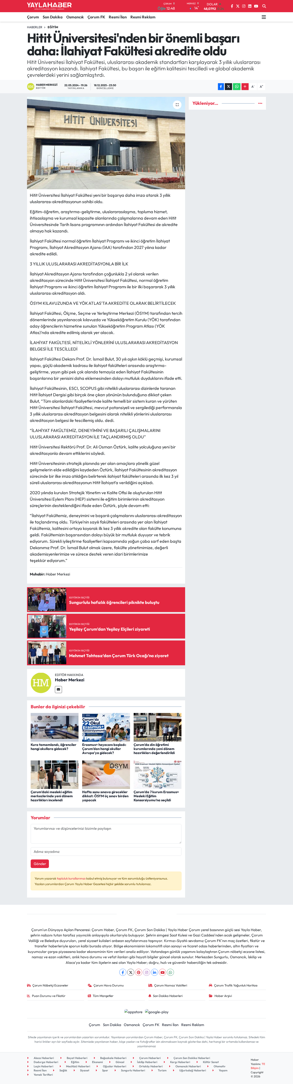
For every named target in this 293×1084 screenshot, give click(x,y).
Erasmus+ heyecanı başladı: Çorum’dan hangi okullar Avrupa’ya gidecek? (104, 748)
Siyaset (84, 1070)
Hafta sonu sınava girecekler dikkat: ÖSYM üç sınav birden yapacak (105, 796)
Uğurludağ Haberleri (192, 1070)
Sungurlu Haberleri (132, 1070)
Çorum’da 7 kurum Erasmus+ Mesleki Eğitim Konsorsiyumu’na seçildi (156, 796)
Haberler (34, 27)
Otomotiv (219, 1066)
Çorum (33, 17)
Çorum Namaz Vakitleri (170, 985)
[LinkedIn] (154, 972)
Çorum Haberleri (150, 1058)
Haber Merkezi (69, 679)
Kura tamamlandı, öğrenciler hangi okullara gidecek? (53, 746)
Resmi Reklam (143, 17)
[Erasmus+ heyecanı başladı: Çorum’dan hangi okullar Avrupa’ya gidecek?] (106, 727)
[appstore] (133, 1011)
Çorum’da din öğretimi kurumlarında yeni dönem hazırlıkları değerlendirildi (154, 748)
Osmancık (75, 17)
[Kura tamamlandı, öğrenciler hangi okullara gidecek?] (55, 727)
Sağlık (63, 1070)
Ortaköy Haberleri (150, 1066)
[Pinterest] (138, 972)
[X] (130, 972)
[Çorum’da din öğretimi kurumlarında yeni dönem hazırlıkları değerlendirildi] (157, 727)
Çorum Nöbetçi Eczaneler (50, 985)
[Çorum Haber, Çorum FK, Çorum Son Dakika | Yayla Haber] (49, 6)
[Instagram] (146, 972)
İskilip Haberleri (146, 1062)
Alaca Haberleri (43, 1058)
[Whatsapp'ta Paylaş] (236, 86)
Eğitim (53, 27)
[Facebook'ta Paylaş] (221, 86)
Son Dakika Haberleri (168, 996)
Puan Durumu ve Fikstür (48, 996)
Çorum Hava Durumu (109, 985)
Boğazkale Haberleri (113, 1058)
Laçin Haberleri (43, 1066)
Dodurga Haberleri (45, 1062)
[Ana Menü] (264, 17)
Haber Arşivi (223, 996)
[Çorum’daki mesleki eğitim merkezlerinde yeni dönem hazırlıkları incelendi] (55, 774)
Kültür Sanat (210, 1062)
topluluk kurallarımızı (71, 878)
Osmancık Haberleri (188, 1066)
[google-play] (157, 1011)
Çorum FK (96, 17)
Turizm (161, 1070)
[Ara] (264, 6)
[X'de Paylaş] (228, 86)
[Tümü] (260, 103)
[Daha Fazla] (245, 86)
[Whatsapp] (170, 972)
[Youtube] (162, 972)
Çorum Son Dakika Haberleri (191, 1058)
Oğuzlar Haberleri (114, 1066)
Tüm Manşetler (103, 996)
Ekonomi (97, 1062)
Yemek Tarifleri (43, 1074)
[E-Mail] (58, 689)
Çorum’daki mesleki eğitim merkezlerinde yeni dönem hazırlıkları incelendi (52, 796)
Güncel (119, 1062)
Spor (104, 1070)
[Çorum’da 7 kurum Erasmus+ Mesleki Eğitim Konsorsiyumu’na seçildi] (157, 774)
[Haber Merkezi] (41, 682)
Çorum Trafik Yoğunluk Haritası (235, 985)
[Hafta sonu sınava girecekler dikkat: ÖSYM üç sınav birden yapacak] (106, 774)
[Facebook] (122, 972)
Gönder (40, 863)
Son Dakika (53, 17)
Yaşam (222, 1070)
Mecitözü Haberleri (77, 1066)
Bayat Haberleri (76, 1058)
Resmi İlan (118, 17)
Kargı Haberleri (179, 1062)
